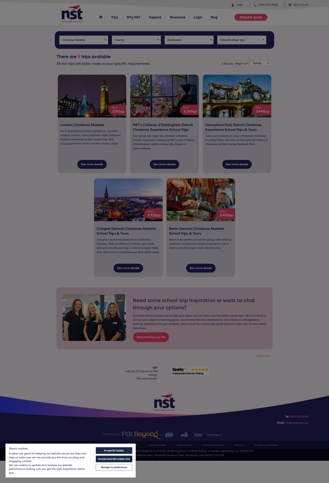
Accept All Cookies (114, 450)
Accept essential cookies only (114, 459)
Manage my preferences (114, 467)
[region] (70, 461)
